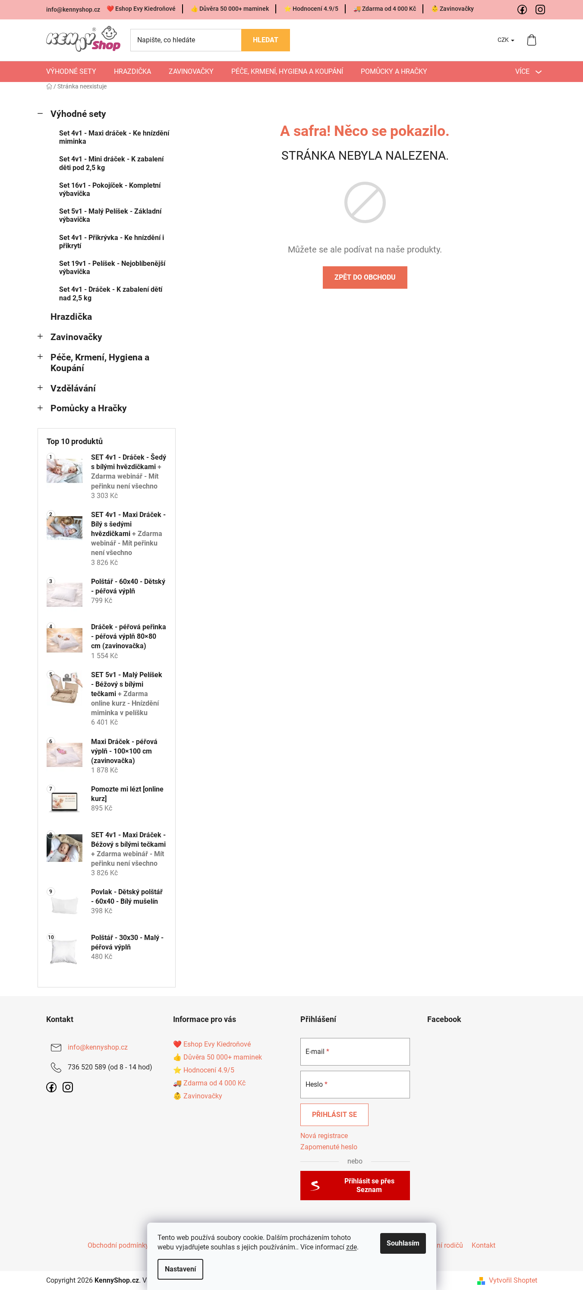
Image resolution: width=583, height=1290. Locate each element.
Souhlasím (403, 1243)
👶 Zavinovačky (452, 8)
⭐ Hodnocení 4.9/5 (311, 8)
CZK (504, 39)
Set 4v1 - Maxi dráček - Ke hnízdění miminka (114, 137)
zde (351, 1247)
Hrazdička (71, 317)
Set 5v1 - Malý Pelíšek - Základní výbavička (110, 215)
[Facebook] (522, 10)
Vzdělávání (73, 388)
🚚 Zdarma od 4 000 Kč (384, 8)
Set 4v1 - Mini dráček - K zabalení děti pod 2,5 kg (111, 163)
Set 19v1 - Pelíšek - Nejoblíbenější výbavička (112, 267)
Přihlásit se (334, 1114)
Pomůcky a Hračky (88, 408)
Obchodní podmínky (118, 1245)
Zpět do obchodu (365, 277)
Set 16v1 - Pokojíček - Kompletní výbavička (110, 189)
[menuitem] (71, 71)
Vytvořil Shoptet (513, 1280)
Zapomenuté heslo (328, 1147)
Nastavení (180, 1269)
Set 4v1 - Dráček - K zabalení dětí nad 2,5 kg (110, 293)
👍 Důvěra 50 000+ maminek (230, 8)
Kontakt (483, 1245)
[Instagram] (541, 10)
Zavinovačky (76, 337)
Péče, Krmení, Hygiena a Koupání (99, 362)
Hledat (265, 40)
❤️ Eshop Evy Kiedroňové (141, 8)
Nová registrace (324, 1136)
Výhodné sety (78, 114)
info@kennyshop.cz (73, 9)
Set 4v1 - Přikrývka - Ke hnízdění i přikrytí (111, 241)
